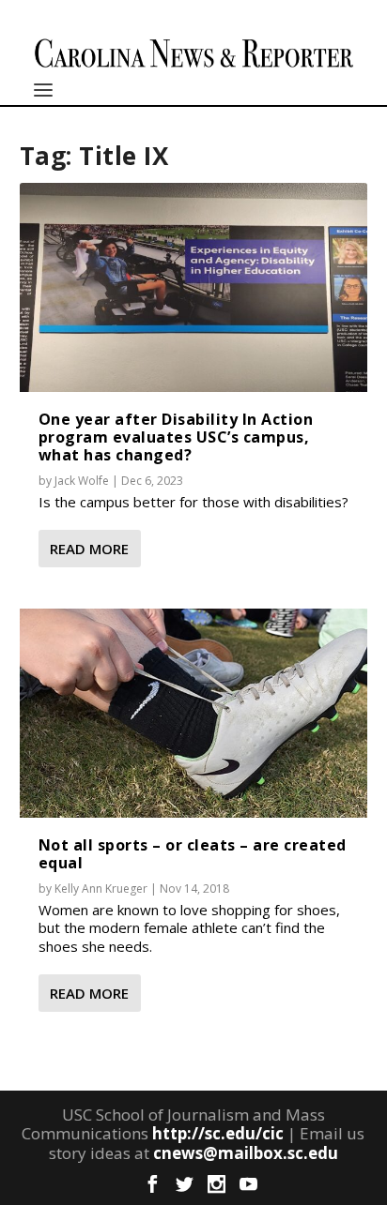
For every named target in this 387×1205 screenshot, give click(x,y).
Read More (89, 548)
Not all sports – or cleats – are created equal (193, 854)
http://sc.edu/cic (218, 1133)
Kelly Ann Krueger (100, 888)
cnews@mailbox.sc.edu (245, 1153)
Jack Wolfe (81, 481)
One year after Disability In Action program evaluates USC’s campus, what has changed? (176, 437)
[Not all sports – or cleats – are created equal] (194, 713)
